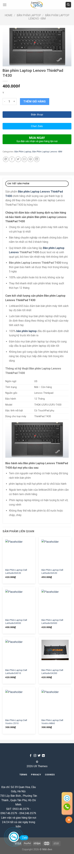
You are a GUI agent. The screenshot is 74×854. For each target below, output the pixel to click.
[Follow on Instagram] (35, 755)
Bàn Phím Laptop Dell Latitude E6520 (52, 571)
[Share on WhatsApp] (6, 159)
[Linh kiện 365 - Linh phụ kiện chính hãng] (37, 4)
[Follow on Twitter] (39, 755)
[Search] (68, 5)
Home (8, 15)
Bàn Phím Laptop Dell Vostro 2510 (16, 722)
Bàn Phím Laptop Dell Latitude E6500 (52, 621)
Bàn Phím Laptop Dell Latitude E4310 (16, 671)
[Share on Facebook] (12, 159)
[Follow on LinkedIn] (43, 755)
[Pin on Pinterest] (30, 159)
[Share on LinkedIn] (37, 159)
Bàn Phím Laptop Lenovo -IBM (47, 151)
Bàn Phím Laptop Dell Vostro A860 (52, 722)
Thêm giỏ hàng (34, 101)
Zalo (24, 837)
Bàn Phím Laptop (29, 15)
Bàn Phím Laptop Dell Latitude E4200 (52, 671)
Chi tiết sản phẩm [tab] (18, 183)
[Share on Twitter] (18, 159)
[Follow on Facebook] (30, 755)
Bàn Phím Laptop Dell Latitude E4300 (16, 621)
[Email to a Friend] (24, 159)
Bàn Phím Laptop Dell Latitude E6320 (16, 571)
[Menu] (5, 5)
